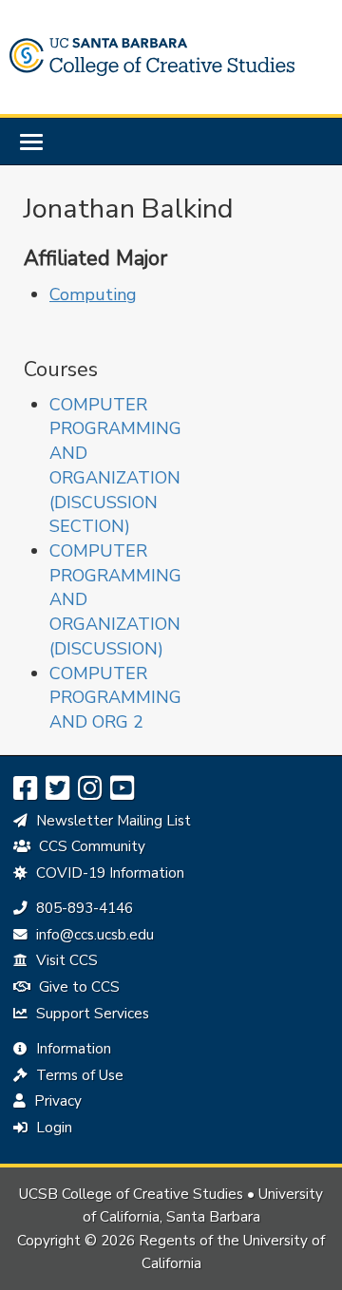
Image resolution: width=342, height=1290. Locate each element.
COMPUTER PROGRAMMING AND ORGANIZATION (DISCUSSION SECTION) (115, 466)
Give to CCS (77, 986)
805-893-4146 (82, 908)
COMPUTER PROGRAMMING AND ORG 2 (115, 697)
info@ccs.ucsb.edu (92, 934)
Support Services (90, 1013)
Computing (93, 294)
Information (71, 1048)
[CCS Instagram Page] (90, 788)
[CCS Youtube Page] (122, 788)
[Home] (152, 57)
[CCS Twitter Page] (57, 788)
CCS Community (90, 846)
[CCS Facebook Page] (25, 788)
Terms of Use (78, 1075)
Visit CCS (65, 960)
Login (52, 1127)
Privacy (56, 1100)
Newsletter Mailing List (111, 820)
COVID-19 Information (108, 872)
